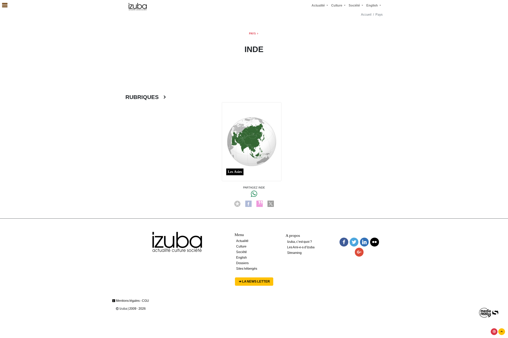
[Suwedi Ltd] (495, 312)
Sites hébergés (246, 268)
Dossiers (242, 263)
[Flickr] (374, 242)
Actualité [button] (319, 5)
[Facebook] (248, 203)
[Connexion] (494, 331)
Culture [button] (337, 5)
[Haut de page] (501, 331)
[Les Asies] (251, 141)
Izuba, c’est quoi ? (299, 241)
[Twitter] (354, 242)
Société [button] (355, 5)
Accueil (366, 14)
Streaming (294, 252)
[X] (271, 203)
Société (241, 252)
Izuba (123, 308)
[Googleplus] (359, 252)
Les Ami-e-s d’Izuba (301, 247)
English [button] (372, 5)
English (241, 257)
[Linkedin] (364, 242)
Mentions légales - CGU (132, 300)
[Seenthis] (259, 203)
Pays (379, 14)
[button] (3, 5)
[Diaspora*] (237, 203)
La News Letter (255, 281)
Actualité (242, 241)
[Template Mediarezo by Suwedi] (485, 312)
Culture (241, 246)
